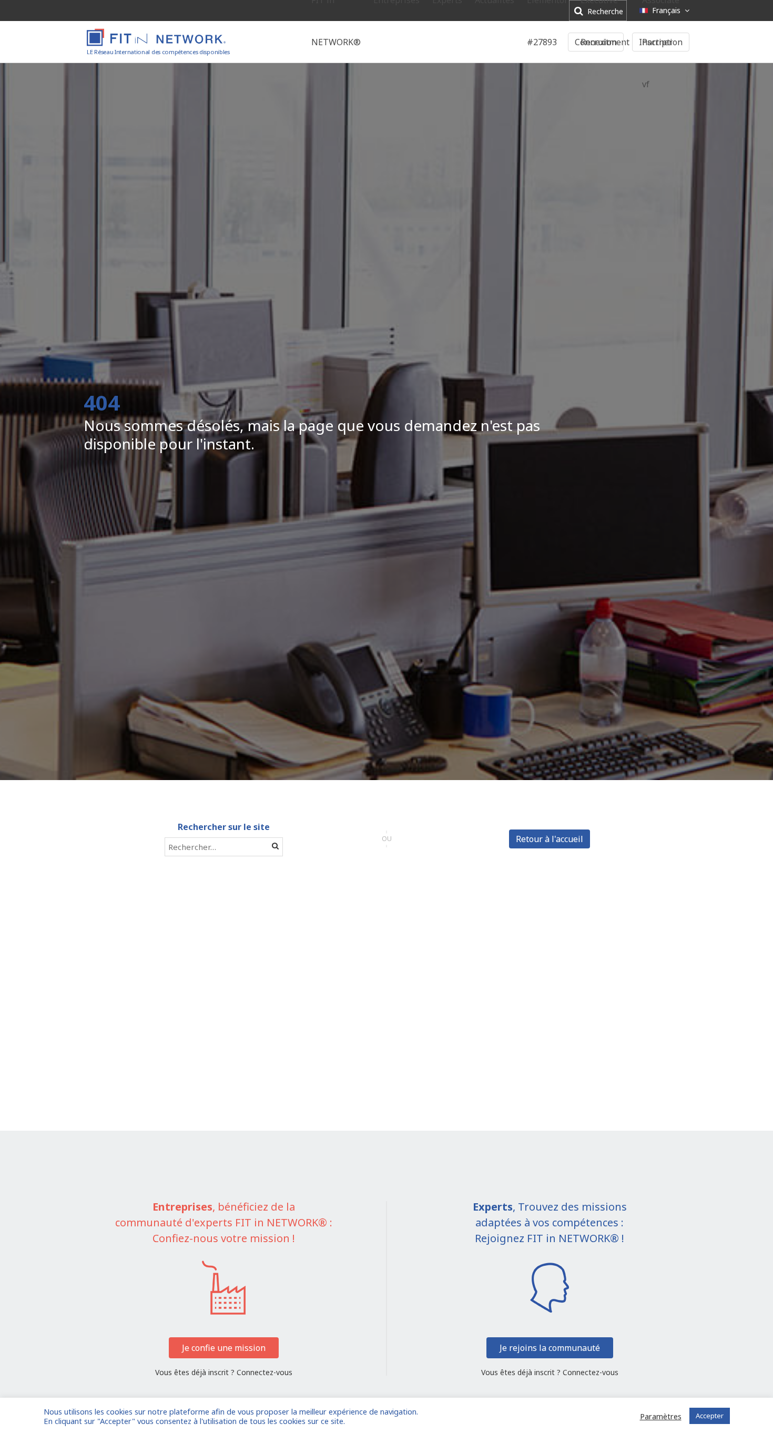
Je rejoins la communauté (550, 1348)
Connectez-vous (264, 1372)
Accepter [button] (710, 1415)
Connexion (596, 42)
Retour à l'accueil (549, 839)
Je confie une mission (224, 1348)
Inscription (661, 42)
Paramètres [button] (661, 1416)
